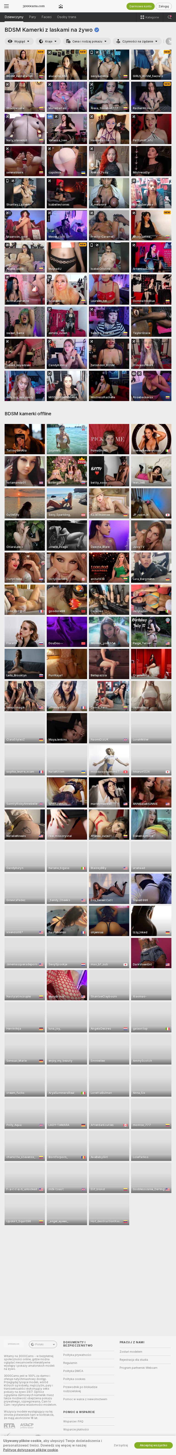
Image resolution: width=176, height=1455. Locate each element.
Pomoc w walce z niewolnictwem (85, 1399)
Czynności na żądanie (137, 41)
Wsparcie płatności (76, 1429)
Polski (39, 1344)
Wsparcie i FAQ (73, 1421)
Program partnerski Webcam (138, 1367)
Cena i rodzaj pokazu (87, 41)
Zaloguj (164, 6)
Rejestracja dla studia (134, 1359)
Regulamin (70, 1363)
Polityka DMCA (73, 1371)
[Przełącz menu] (6, 6)
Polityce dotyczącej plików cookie (30, 1450)
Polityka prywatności (77, 1355)
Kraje (48, 41)
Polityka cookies (74, 1379)
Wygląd (19, 41)
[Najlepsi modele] (61, 6)
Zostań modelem (131, 1351)
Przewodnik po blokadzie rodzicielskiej (80, 1389)
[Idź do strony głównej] (34, 6)
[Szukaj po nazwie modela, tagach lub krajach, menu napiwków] (169, 17)
